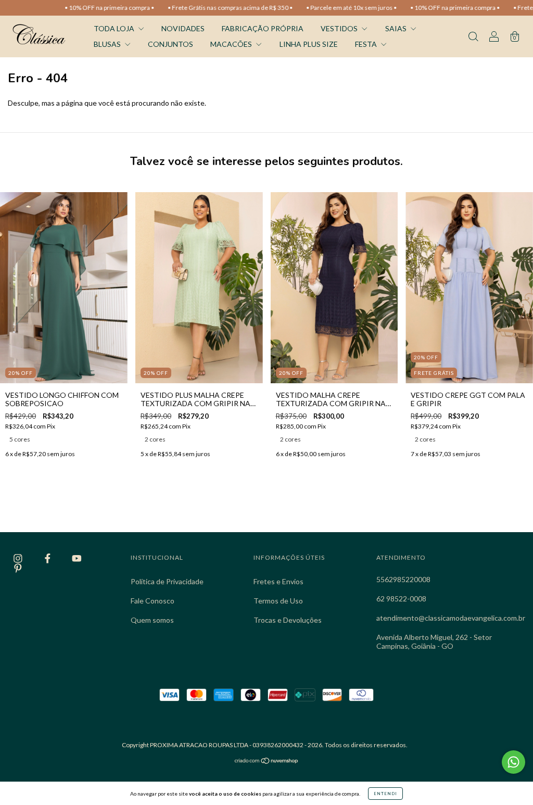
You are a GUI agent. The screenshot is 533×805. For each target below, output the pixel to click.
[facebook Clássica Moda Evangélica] (48, 558)
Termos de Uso (278, 600)
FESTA (366, 44)
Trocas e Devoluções (287, 619)
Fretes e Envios (278, 581)
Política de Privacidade (167, 581)
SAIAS (396, 28)
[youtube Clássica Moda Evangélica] (77, 558)
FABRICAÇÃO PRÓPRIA (262, 28)
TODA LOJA (115, 28)
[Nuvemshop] (266, 761)
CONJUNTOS (170, 44)
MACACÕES (231, 44)
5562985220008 (403, 579)
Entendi (385, 793)
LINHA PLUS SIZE (309, 44)
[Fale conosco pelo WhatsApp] (513, 762)
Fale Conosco (152, 600)
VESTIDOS (340, 28)
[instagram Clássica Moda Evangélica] (19, 558)
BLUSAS (108, 44)
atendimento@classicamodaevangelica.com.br (450, 617)
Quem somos (152, 619)
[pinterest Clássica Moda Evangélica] (18, 567)
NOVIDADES (183, 28)
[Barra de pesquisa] (473, 37)
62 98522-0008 (401, 598)
